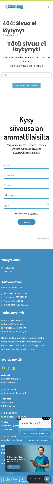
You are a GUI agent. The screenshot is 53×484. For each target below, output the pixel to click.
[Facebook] (3, 368)
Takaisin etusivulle (26, 85)
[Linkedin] (13, 368)
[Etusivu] (3, 35)
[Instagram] (8, 368)
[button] (48, 7)
